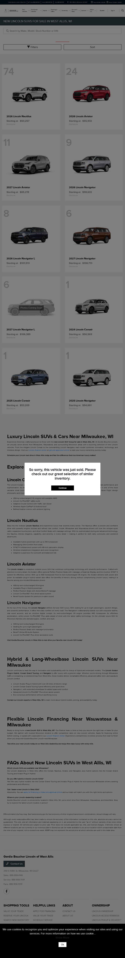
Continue (62, 488)
